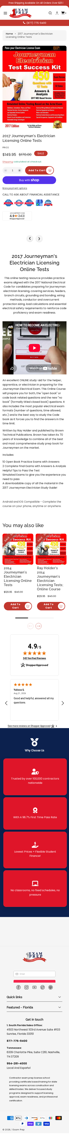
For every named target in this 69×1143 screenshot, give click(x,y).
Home (9, 33)
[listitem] (35, 782)
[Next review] (62, 708)
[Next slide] (39, 631)
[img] (34, 658)
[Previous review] (6, 708)
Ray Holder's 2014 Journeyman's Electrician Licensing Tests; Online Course (51, 585)
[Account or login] (57, 13)
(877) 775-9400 (36, 23)
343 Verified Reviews (34, 663)
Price (6, 147)
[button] (5, 13)
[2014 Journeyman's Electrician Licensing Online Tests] (18, 558)
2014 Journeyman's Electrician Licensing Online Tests (18, 585)
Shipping (8, 161)
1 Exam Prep (18, 1134)
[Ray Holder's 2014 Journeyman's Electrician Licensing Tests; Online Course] (51, 558)
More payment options (15, 197)
